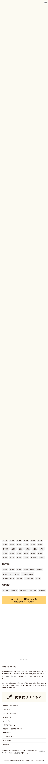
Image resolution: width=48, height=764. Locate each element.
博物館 (12, 570)
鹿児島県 (34, 558)
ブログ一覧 (6, 721)
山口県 (42, 549)
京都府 (19, 544)
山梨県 (12, 540)
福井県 (5, 540)
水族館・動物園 (29, 570)
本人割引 (14, 591)
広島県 (35, 549)
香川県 (12, 553)
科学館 (19, 570)
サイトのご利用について (10, 713)
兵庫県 (33, 544)
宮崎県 (26, 558)
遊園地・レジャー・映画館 (11, 574)
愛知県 (40, 540)
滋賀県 (12, 544)
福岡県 (33, 553)
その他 (38, 578)
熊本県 (12, 558)
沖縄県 (42, 558)
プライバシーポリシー (9, 737)
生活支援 (42, 591)
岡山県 (28, 549)
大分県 (19, 558)
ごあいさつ (6, 709)
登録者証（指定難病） (11, 676)
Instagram (6, 744)
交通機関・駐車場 (27, 574)
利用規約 (17, 753)
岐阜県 (26, 540)
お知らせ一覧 (7, 717)
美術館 (5, 570)
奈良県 (40, 544)
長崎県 (5, 558)
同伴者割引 (33, 591)
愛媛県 (19, 553)
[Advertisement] (24, 634)
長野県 (19, 540)
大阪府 (26, 544)
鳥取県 (13, 549)
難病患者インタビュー (11, 725)
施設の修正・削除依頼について (12, 729)
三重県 (5, 544)
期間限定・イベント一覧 (10, 705)
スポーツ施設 (29, 578)
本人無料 (5, 591)
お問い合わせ (7, 733)
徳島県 (5, 553)
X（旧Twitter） (7, 740)
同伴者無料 (23, 591)
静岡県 (33, 540)
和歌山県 (5, 549)
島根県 (21, 549)
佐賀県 (40, 553)
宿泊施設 (19, 578)
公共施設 (39, 570)
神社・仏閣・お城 (8, 578)
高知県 (26, 553)
